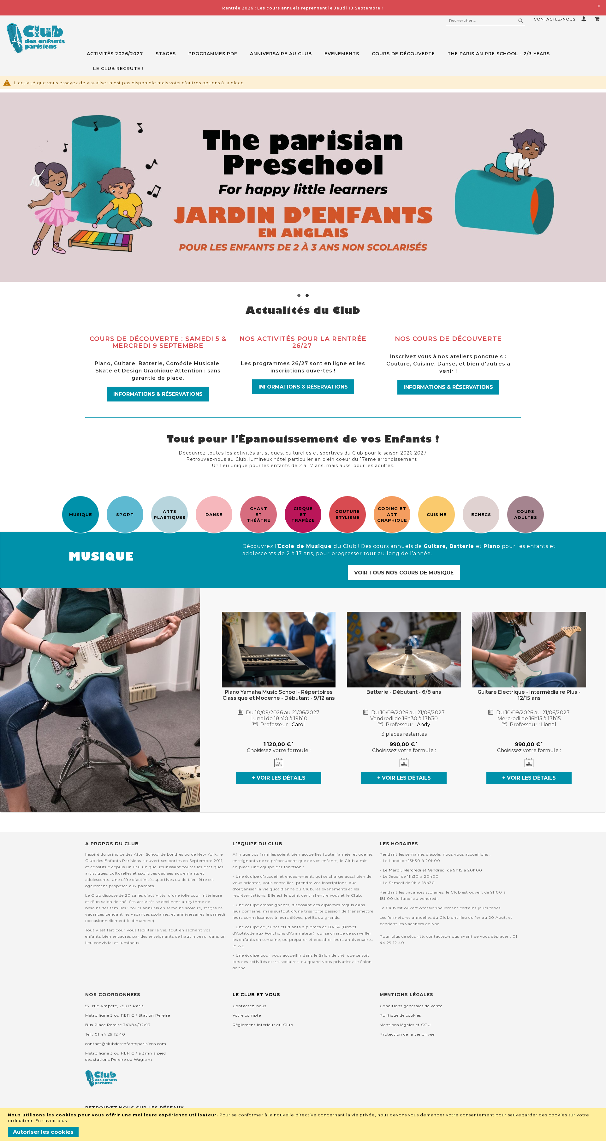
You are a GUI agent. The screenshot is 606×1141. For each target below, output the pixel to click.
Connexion (585, 19)
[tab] (346, 61)
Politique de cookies (400, 1015)
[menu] (346, 61)
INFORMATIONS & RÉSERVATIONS (158, 394)
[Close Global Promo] (598, 5)
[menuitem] (118, 53)
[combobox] (485, 20)
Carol (298, 725)
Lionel (548, 725)
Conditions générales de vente (411, 1005)
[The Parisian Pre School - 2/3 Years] (303, 187)
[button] (299, 295)
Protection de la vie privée (407, 1034)
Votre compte (247, 1015)
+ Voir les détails (279, 778)
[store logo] (35, 38)
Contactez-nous (554, 19)
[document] (304, 1124)
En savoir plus (51, 1120)
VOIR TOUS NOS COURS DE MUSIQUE (404, 573)
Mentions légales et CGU (405, 1024)
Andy (423, 725)
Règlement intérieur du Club (263, 1024)
